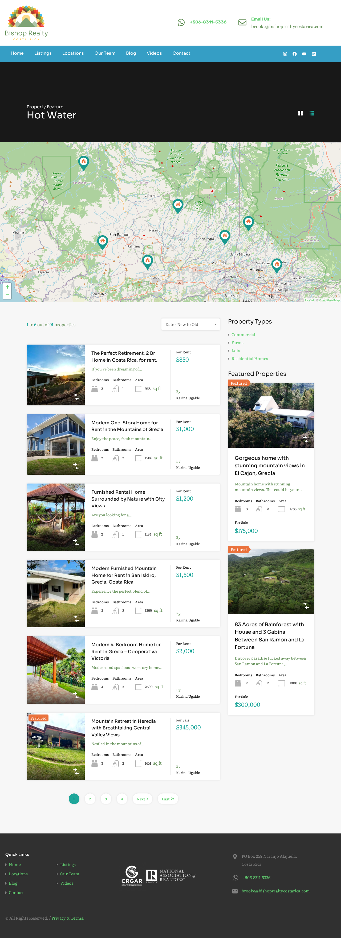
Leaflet (309, 300)
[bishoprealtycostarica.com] (26, 22)
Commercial (243, 334)
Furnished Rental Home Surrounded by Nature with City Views (128, 499)
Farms (237, 342)
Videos (154, 53)
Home (17, 53)
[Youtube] (304, 54)
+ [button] (7, 287)
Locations (73, 53)
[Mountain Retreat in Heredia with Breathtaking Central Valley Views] (248, 223)
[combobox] (190, 324)
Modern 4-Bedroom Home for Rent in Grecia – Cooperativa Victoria (126, 651)
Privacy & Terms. (67, 918)
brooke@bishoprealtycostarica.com (275, 891)
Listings (43, 53)
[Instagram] (285, 54)
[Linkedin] (314, 54)
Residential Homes (250, 358)
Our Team (105, 53)
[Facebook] (295, 54)
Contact (181, 53)
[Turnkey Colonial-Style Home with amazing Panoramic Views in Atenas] (147, 262)
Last (166, 798)
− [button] (7, 295)
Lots (236, 350)
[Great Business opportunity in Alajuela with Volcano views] (224, 237)
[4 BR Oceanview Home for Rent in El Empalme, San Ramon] (102, 242)
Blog (131, 53)
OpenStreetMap (329, 300)
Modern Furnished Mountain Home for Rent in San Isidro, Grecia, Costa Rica (124, 575)
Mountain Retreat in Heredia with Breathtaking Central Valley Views (123, 728)
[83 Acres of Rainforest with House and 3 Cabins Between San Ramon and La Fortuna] (83, 163)
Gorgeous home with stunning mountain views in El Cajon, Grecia (270, 466)
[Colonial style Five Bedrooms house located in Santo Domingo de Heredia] (276, 266)
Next (141, 798)
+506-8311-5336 (208, 22)
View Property (56, 393)
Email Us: (261, 19)
